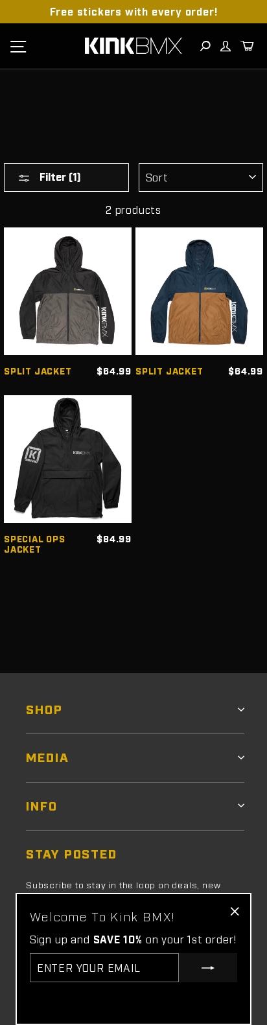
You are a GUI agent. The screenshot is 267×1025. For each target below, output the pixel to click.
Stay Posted (71, 853)
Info (42, 805)
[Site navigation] (18, 46)
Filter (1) (59, 176)
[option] (133, 11)
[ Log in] (224, 46)
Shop (44, 708)
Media (47, 756)
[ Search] (204, 46)
